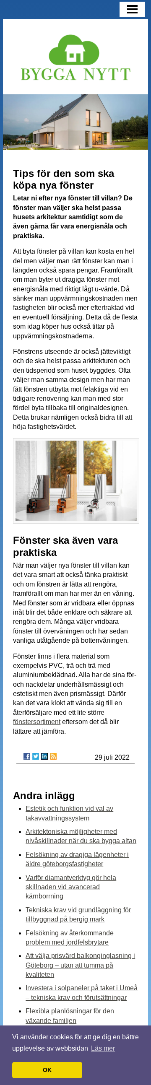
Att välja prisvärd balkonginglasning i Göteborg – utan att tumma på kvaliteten (80, 965)
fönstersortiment (36, 721)
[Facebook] (26, 756)
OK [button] (47, 1070)
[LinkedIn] (44, 756)
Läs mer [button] (103, 1048)
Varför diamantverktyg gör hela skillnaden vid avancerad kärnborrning (71, 887)
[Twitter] (35, 756)
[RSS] (53, 756)
